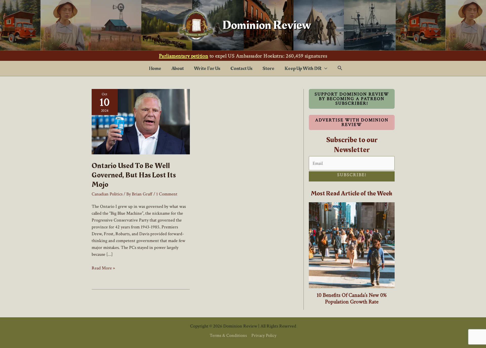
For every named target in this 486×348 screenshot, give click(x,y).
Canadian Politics (107, 194)
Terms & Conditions (228, 335)
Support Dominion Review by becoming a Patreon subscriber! (352, 98)
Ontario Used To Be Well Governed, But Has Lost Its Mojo (134, 175)
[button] (324, 68)
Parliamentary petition (183, 55)
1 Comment (166, 194)
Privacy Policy (263, 335)
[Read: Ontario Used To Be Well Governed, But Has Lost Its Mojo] (141, 121)
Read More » (103, 268)
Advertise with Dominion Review (352, 122)
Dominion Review (266, 25)
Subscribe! (352, 175)
